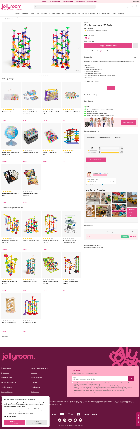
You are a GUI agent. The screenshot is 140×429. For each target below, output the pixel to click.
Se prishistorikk (89, 41)
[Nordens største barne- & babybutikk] (11, 6)
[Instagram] (64, 420)
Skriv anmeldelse (96, 160)
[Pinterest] (80, 420)
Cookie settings (6, 387)
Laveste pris (125, 236)
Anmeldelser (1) (91, 137)
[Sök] (93, 7)
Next (79, 47)
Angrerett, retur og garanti (40, 368)
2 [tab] (38, 75)
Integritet (34, 382)
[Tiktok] (75, 420)
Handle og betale (36, 378)
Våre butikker (35, 387)
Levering (34, 373)
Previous (3, 47)
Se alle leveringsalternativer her (93, 247)
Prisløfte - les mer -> (92, 111)
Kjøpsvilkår (5, 373)
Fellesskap (118, 137)
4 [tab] (42, 75)
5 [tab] (44, 75)
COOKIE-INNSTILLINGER (36, 422)
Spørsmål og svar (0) (105, 137)
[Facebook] (59, 420)
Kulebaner (20, 18)
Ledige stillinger (6, 392)
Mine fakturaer (6, 378)
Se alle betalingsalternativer (92, 245)
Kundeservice (136, 1)
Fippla (86, 23)
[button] (132, 7)
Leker (3, 18)
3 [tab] (40, 75)
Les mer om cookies (10, 416)
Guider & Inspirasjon (8, 382)
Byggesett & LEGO (11, 18)
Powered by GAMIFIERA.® (92, 219)
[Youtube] (70, 420)
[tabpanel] (21, 47)
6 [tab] (45, 75)
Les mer (111, 88)
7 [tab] (47, 75)
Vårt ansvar (35, 392)
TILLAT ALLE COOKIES (15, 422)
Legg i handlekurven (108, 45)
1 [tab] (36, 75)
